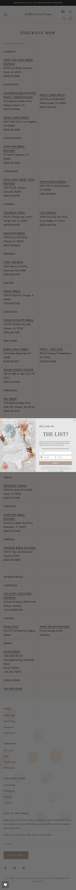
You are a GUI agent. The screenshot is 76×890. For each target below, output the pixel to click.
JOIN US (55, 463)
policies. (62, 470)
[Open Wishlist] (5, 884)
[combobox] (41, 457)
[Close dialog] (74, 420)
